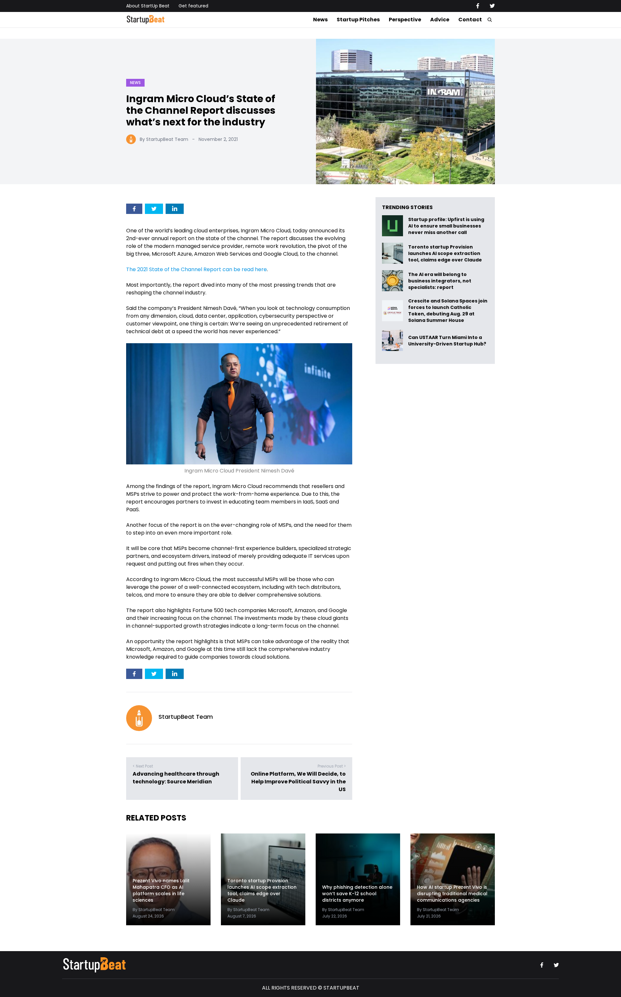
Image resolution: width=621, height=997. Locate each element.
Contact (470, 19)
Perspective (405, 19)
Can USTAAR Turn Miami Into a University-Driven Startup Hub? (447, 340)
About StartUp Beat (147, 6)
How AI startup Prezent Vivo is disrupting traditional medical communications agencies (452, 893)
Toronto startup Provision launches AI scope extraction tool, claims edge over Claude (445, 253)
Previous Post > (332, 766)
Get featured (193, 6)
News (320, 19)
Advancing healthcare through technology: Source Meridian (176, 777)
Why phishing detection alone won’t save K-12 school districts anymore (357, 893)
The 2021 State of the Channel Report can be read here (196, 269)
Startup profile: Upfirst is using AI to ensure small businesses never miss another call (446, 225)
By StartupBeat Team (164, 139)
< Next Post (143, 766)
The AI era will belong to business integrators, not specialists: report (439, 280)
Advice (439, 19)
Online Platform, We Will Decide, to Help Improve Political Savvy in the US (298, 781)
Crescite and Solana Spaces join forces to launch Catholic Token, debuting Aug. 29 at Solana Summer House (447, 310)
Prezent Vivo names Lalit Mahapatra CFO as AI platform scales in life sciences (161, 890)
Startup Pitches (358, 19)
